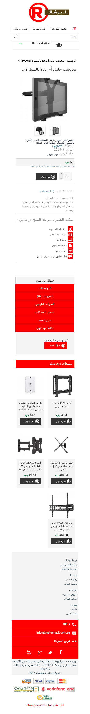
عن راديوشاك (71, 560)
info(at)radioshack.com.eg (53, 632)
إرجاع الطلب (72, 579)
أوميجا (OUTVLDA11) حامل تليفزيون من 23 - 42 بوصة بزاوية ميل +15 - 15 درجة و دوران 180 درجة (30, 467)
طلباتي (74, 609)
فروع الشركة (39, 28)
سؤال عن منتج (45, 280)
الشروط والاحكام (70, 569)
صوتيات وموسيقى (50, 58)
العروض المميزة (70, 594)
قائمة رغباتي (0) (58, 28)
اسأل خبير (60, 250)
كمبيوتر (29, 58)
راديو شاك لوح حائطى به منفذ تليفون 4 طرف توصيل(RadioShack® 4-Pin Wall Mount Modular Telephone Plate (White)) (30, 407)
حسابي (74, 605)
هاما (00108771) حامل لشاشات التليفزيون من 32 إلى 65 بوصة (61, 526)
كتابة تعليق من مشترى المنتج (52, 256)
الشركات (73, 590)
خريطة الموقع (71, 584)
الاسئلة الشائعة (71, 598)
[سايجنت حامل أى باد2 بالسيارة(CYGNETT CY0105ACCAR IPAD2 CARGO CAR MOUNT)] (56, 135)
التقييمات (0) (45, 296)
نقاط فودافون (59, 245)
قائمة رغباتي (72, 613)
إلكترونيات (69, 58)
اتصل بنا (74, 575)
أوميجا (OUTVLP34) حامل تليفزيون (61, 405)
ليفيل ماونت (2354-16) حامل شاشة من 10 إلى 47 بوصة (62, 466)
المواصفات (44, 288)
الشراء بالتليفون (57, 229)
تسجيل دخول (20, 28)
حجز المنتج (60, 240)
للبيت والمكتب (12, 58)
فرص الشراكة (62, 641)
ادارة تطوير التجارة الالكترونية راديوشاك (45, 705)
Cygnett (57, 146)
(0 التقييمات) (47, 191)
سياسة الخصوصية (69, 564)
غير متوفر (61, 421)
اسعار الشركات (58, 234)
